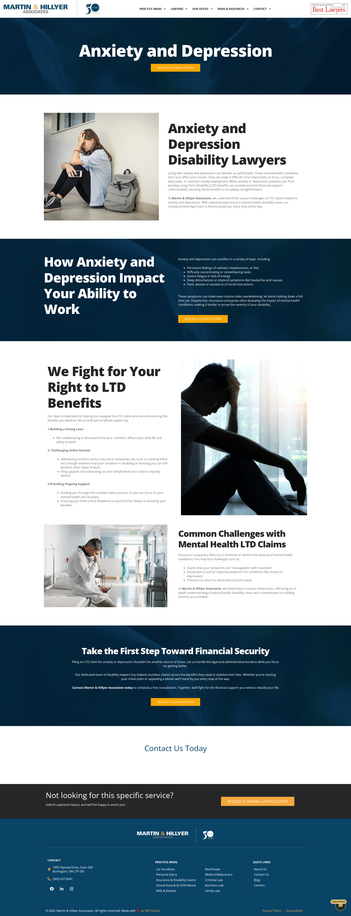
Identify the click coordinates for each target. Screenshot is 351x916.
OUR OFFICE (200, 9)
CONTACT (260, 9)
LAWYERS (177, 9)
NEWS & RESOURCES (231, 9)
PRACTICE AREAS (150, 9)
